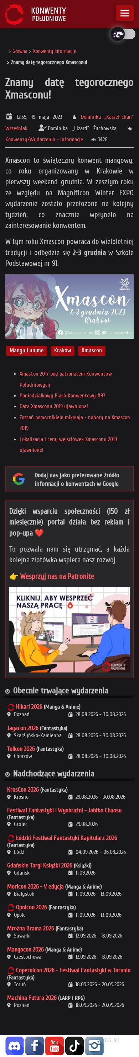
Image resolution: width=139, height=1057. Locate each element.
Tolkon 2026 (21, 749)
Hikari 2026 (29, 706)
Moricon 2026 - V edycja (35, 886)
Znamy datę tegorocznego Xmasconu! (69, 88)
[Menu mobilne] (125, 13)
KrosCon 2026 (23, 789)
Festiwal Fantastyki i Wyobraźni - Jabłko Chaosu (64, 810)
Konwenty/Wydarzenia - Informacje (44, 139)
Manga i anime (26, 350)
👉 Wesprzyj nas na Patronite (51, 576)
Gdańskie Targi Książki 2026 (39, 865)
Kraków (62, 350)
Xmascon (92, 350)
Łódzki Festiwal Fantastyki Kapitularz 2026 (66, 838)
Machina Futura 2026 (32, 998)
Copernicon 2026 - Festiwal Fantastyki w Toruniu (73, 970)
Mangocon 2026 (25, 949)
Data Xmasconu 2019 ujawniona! (54, 406)
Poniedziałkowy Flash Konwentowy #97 (62, 395)
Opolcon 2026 (31, 907)
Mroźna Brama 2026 (30, 928)
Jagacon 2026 (22, 728)
